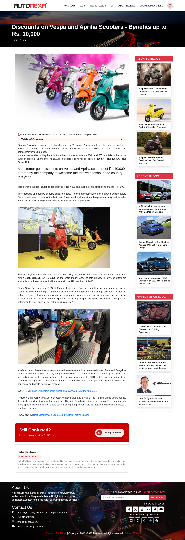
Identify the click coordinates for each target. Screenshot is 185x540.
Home (15, 40)
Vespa (123, 155)
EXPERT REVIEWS (126, 6)
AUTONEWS (69, 6)
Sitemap (49, 533)
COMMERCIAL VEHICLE (151, 6)
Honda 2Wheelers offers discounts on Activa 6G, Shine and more (63, 391)
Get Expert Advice (112, 432)
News (23, 40)
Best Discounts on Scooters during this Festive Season (61, 415)
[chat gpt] (131, 520)
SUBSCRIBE (157, 497)
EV (112, 6)
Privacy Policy (132, 533)
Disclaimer (61, 533)
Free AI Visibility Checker (31, 526)
